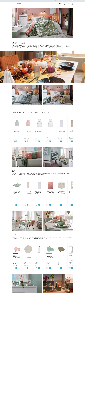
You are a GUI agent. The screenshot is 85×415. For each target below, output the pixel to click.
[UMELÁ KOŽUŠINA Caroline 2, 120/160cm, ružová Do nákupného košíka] (50, 205)
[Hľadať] (26, 4)
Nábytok (17, 6)
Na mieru (41, 6)
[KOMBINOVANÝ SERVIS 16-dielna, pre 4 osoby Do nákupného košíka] (16, 268)
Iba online (21, 6)
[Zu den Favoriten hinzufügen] (14, 141)
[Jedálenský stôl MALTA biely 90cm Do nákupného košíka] (72, 268)
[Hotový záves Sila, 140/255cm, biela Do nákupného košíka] (61, 141)
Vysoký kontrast (68, 0)
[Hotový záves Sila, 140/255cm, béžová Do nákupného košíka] (72, 141)
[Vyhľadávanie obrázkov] (60, 4)
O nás (53, 6)
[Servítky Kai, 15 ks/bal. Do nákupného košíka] (61, 268)
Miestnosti (13, 6)
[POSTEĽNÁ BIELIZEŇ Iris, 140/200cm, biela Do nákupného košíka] (39, 141)
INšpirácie (37, 6)
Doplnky (26, 6)
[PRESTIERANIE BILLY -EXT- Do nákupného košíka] (27, 268)
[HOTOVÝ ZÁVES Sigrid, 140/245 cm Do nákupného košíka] (27, 205)
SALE (45, 6)
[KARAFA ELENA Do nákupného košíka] (39, 268)
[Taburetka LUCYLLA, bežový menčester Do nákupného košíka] (61, 205)
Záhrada (33, 6)
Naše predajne (49, 6)
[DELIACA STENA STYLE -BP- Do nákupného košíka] (72, 205)
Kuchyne (29, 6)
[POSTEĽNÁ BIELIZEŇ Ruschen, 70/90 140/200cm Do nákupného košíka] (27, 141)
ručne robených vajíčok (37, 238)
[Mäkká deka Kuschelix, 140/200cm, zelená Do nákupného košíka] (16, 205)
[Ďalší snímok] (73, 129)
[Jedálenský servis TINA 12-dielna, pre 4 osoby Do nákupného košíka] (50, 268)
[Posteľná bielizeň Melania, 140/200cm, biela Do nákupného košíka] (50, 141)
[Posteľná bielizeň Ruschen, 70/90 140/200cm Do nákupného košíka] (16, 141)
